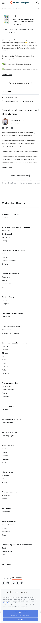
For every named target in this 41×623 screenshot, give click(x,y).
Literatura (5, 366)
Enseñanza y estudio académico (14, 343)
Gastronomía (6, 284)
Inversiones (6, 396)
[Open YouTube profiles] (17, 583)
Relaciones (6, 508)
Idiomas (4, 360)
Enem (4, 356)
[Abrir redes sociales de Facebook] (3, 128)
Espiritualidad (7, 234)
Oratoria (5, 264)
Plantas (4, 499)
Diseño (4, 300)
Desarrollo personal (9, 260)
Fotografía (5, 304)
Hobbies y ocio (8, 406)
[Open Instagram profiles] (22, 583)
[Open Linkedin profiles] (12, 583)
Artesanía (5, 475)
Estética (5, 452)
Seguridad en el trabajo (10, 333)
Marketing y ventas (9, 432)
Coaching (5, 257)
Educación (5, 353)
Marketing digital (8, 436)
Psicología (5, 373)
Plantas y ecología (9, 492)
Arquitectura (6, 330)
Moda (4, 462)
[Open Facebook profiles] (3, 583)
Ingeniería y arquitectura (11, 326)
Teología (5, 241)
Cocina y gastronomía (10, 274)
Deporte (5, 528)
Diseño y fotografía (9, 297)
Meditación (6, 237)
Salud (4, 535)
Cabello (4, 449)
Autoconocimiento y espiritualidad (16, 227)
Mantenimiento (7, 423)
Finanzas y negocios (10, 383)
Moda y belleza (8, 445)
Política (4, 370)
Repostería (6, 277)
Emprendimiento (8, 390)
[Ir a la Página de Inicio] (20, 2)
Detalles (7, 91)
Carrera (4, 254)
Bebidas (5, 280)
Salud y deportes (9, 521)
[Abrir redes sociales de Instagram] (7, 128)
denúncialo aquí (34, 183)
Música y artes (7, 472)
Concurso (5, 346)
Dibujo (4, 479)
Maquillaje (5, 459)
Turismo (5, 409)
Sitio (3, 555)
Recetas (5, 287)
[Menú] (3, 2)
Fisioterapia (6, 531)
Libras (4, 363)
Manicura (5, 455)
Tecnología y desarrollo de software (17, 545)
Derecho (5, 350)
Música (4, 482)
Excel (4, 548)
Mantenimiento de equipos (12, 419)
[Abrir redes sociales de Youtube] (12, 128)
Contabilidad (6, 386)
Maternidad (6, 317)
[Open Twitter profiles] (8, 583)
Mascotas (5, 217)
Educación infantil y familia (12, 313)
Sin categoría (7, 564)
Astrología (6, 231)
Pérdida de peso (8, 525)
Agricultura (6, 495)
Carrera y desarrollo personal (14, 250)
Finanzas (5, 393)
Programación (7, 551)
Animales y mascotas (10, 214)
